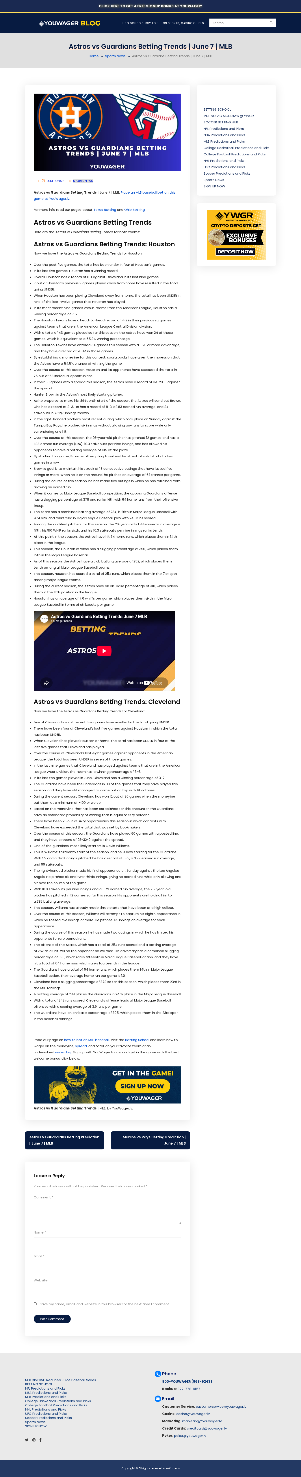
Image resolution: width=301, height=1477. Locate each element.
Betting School (137, 1039)
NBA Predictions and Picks (224, 135)
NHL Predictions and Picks (224, 160)
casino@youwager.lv (193, 1413)
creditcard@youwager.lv (207, 1428)
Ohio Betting (134, 209)
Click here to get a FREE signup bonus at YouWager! (150, 6)
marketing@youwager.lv (202, 1421)
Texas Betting (104, 209)
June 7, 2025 (55, 181)
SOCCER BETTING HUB (221, 122)
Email (39, 1256)
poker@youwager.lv (190, 1435)
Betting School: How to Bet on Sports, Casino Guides (160, 23)
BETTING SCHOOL (217, 109)
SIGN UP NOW (214, 186)
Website (41, 1280)
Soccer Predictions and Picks (227, 173)
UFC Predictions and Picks (224, 167)
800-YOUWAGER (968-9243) (187, 1381)
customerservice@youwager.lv (221, 1406)
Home (94, 56)
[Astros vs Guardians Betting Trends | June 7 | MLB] (107, 132)
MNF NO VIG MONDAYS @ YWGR (229, 115)
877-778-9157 (189, 1388)
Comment (43, 1197)
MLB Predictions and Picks (224, 141)
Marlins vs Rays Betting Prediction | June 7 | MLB (154, 1140)
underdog (63, 1052)
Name (40, 1232)
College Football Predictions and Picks (235, 154)
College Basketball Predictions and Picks (236, 147)
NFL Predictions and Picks (224, 128)
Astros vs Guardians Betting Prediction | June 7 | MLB (64, 1140)
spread (81, 1046)
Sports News (115, 56)
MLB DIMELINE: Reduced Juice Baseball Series (60, 1380)
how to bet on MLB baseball (86, 1039)
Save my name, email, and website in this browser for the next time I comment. (105, 1304)
